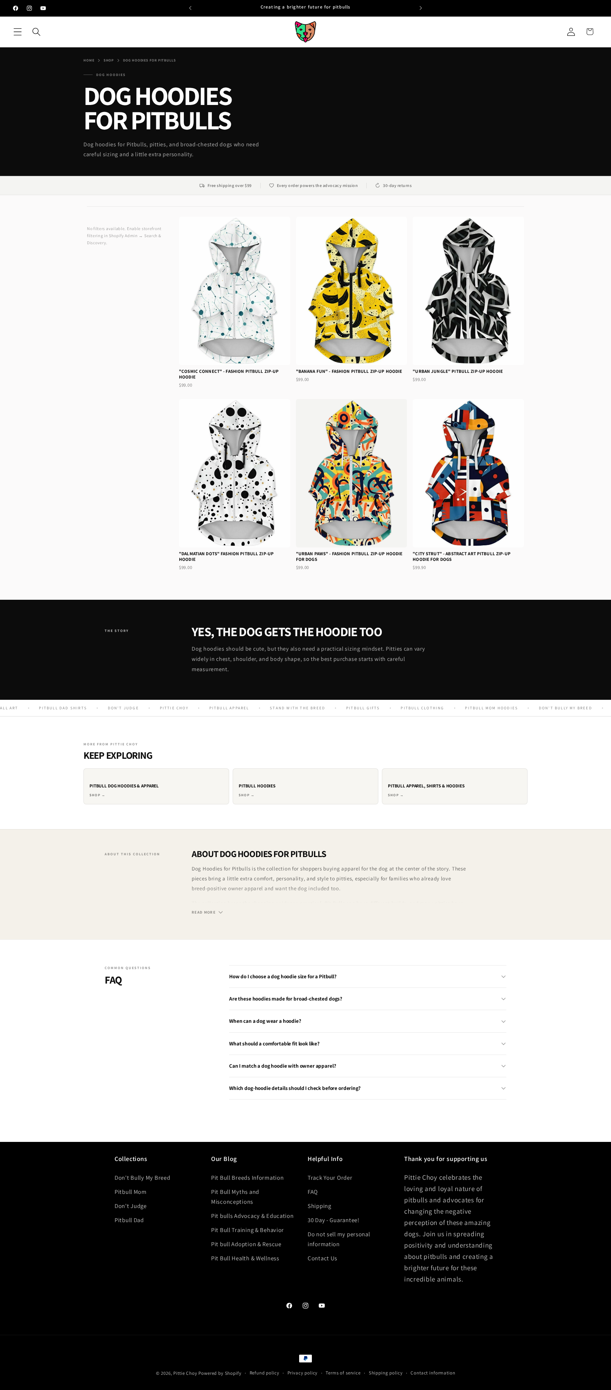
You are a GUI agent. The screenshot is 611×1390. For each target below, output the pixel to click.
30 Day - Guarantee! (334, 1220)
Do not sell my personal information (339, 1239)
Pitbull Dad (129, 1220)
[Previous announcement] (190, 8)
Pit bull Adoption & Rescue (246, 1244)
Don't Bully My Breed (142, 1177)
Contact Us (322, 1258)
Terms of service (343, 1373)
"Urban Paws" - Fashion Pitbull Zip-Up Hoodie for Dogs (349, 556)
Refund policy (264, 1373)
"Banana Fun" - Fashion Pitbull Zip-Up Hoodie (349, 371)
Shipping (319, 1206)
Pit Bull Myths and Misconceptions (235, 1197)
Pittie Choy (185, 1373)
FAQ (313, 1192)
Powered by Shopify (219, 1373)
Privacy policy (302, 1373)
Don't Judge (131, 1206)
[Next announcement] (421, 8)
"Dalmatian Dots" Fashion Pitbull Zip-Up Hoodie (226, 556)
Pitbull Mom (131, 1192)
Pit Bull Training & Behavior (247, 1230)
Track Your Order (330, 1177)
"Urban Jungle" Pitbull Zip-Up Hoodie (458, 371)
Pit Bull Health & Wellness (245, 1258)
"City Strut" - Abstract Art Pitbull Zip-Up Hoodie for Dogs (461, 556)
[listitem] (156, 786)
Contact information (433, 1373)
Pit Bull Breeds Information (247, 1177)
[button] (17, 31)
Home (88, 60)
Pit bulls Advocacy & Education (252, 1216)
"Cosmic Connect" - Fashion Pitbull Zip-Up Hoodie (229, 374)
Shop (109, 60)
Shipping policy (386, 1373)
